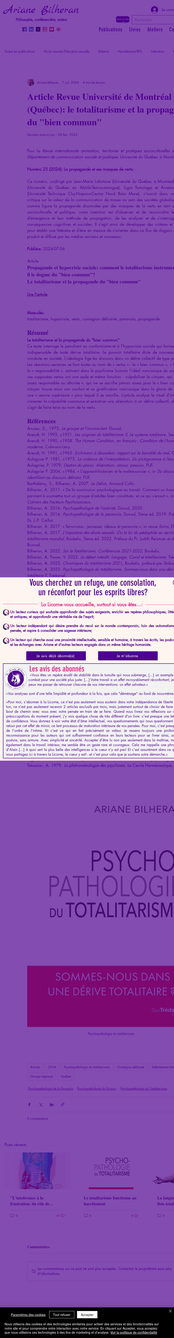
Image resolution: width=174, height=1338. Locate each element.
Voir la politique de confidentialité (133, 1332)
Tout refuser (61, 1314)
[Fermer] (170, 1311)
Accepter (87, 1314)
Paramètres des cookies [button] (28, 1314)
